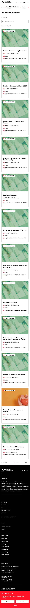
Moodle (3, 523)
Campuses (4, 538)
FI (24, 470)
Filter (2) (5, 17)
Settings (15, 605)
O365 (2, 529)
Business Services (5, 510)
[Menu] (28, 2)
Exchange (3, 544)
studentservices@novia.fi (7, 572)
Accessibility (4, 552)
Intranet (3, 520)
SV (27, 470)
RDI (2, 507)
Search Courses (24, 7)
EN (16, 2)
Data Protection (5, 554)
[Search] (3, 21)
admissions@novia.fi (6, 581)
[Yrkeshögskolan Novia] (6, 2)
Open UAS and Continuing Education (12, 7)
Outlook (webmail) (6, 526)
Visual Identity (5, 546)
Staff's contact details (7, 589)
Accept (22, 601)
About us (3, 512)
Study (2, 7)
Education (4, 504)
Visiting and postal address (8, 588)
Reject (8, 601)
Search (23, 2)
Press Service (4, 541)
